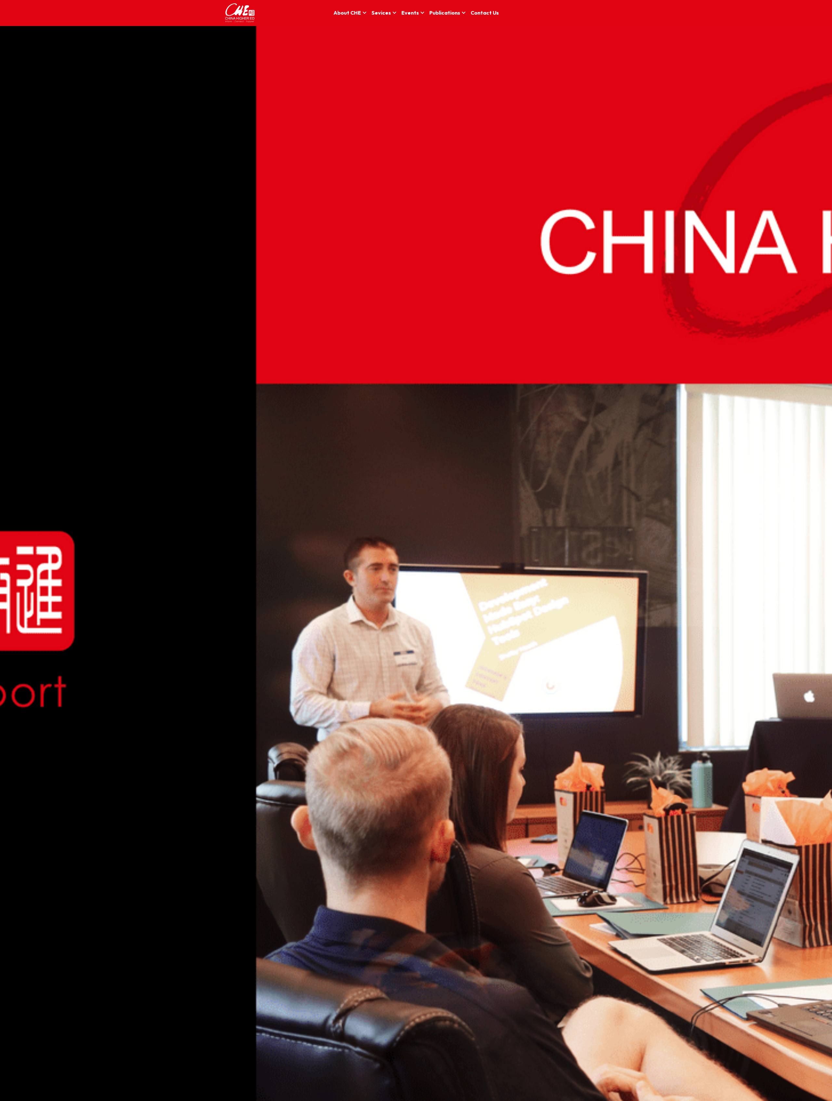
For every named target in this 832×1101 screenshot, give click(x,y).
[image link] (240, 12)
